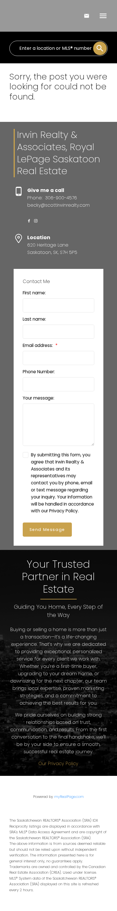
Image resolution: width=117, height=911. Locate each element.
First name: (34, 293)
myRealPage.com (69, 796)
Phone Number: (39, 372)
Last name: (34, 319)
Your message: (38, 398)
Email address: (38, 345)
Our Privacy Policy (58, 763)
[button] (29, 221)
